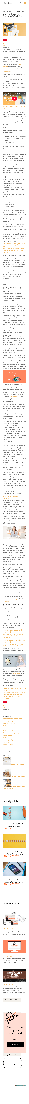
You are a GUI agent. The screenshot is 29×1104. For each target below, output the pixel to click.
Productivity (6, 742)
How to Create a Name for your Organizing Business (14, 641)
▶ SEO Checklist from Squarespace (11, 497)
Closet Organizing (8, 721)
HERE (4, 652)
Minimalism (6, 737)
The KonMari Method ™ (9, 747)
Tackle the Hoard (8, 984)
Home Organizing (8, 730)
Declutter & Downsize (9, 723)
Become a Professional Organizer (12, 718)
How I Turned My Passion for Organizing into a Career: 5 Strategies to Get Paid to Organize (14, 250)
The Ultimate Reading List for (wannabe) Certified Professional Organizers (14, 636)
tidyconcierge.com (14, 396)
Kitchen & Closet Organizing (11, 733)
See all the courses (11, 999)
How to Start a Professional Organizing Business (12, 631)
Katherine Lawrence (10, 19)
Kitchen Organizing (8, 735)
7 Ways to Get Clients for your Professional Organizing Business (14, 645)
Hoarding (5, 725)
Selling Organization (9, 928)
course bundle (16, 673)
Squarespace (7, 71)
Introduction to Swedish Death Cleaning (14, 243)
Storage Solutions (8, 744)
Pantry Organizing (8, 740)
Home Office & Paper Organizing (12, 728)
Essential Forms (7, 956)
